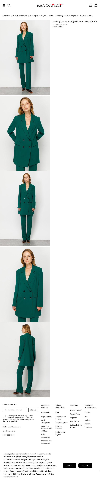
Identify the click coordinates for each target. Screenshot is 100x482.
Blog (57, 413)
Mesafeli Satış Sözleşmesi (46, 442)
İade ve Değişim (61, 423)
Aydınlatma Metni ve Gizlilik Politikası (46, 428)
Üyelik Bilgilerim (76, 410)
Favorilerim (74, 421)
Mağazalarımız (46, 417)
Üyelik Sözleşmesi (45, 436)
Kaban (87, 424)
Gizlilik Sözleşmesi (45, 421)
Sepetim (73, 418)
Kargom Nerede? (58, 427)
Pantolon (88, 427)
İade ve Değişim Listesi (76, 426)
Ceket (87, 420)
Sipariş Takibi (75, 414)
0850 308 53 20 (9, 435)
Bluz (86, 417)
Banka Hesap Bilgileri (60, 433)
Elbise (87, 413)
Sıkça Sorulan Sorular (60, 418)
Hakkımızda (45, 413)
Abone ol (33, 410)
